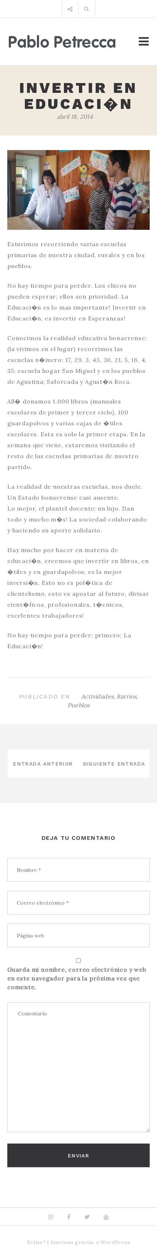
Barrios (126, 696)
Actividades (97, 696)
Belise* (36, 1242)
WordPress (115, 1242)
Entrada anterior (43, 764)
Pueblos (79, 705)
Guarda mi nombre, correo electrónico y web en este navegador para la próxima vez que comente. (76, 978)
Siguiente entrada (114, 764)
